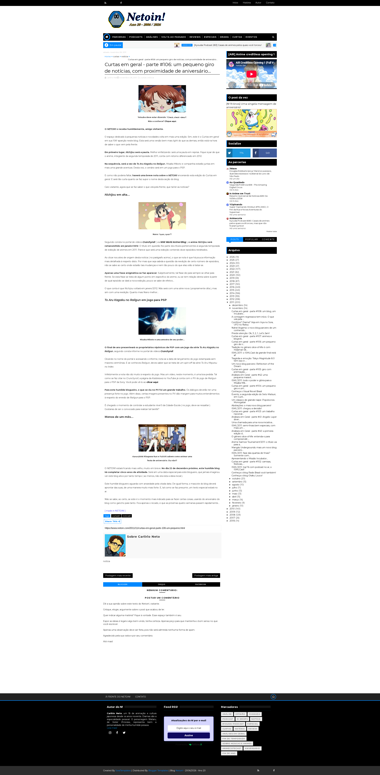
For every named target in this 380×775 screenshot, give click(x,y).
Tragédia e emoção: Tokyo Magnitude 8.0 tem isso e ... (253, 359)
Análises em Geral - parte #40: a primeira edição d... (252, 432)
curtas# (116, 516)
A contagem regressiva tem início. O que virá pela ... (253, 318)
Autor (258, 2)
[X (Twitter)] (124, 733)
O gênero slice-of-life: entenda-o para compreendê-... (251, 437)
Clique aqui (170, 121)
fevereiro (237, 502)
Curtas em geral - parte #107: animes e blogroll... (252, 337)
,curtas (143, 77)
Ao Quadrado (236, 182)
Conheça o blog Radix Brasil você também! (254, 472)
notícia (124, 56)
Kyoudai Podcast (233, 724)
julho (235, 487)
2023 (232, 266)
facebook (200, 584)
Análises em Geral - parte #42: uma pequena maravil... (250, 376)
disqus (161, 584)
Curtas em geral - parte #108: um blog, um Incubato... (254, 312)
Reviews (195, 37)
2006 (233, 520)
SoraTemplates (123, 770)
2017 (232, 284)
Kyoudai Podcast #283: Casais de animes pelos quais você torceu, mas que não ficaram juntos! (249, 223)
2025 (232, 260)
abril (234, 496)
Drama (224, 37)
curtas (116, 56)
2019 (232, 278)
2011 (232, 302)
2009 (233, 511)
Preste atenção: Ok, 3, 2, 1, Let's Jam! (251, 333)
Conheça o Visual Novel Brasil (247, 391)
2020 (233, 275)
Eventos (251, 37)
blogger (122, 584)
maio (235, 493)
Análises (152, 37)
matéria (240, 729)
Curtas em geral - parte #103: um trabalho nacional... (253, 412)
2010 (232, 508)
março (235, 499)
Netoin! (179, 770)
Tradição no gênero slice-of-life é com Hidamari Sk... (251, 348)
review (252, 729)
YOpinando (235, 204)
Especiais (210, 37)
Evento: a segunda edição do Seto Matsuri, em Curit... (254, 395)
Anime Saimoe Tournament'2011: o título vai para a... (254, 443)
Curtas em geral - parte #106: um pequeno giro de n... (254, 343)
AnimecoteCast (232, 748)
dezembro (238, 305)
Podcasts (135, 37)
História (247, 2)
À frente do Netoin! (118, 696)
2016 (232, 287)
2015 (232, 290)
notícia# (127, 516)
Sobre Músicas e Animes (237, 743)
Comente (268, 239)
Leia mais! (112, 728)
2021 (232, 272)
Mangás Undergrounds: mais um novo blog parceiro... (254, 448)
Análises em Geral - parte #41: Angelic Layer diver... (254, 418)
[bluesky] (110, 3)
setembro (237, 481)
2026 (232, 257)
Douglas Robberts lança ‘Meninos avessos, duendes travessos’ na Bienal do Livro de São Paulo (250, 173)
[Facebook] (117, 733)
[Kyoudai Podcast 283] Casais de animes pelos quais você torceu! (203, 45)
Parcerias (119, 37)
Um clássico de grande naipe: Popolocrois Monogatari (253, 401)
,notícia (150, 77)
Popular (251, 239)
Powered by (181, 744)
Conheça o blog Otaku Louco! (247, 475)
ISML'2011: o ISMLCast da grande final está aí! (254, 354)
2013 (232, 296)
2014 (232, 293)
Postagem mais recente (118, 575)
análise (227, 714)
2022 (232, 269)
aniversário (252, 748)
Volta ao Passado (173, 37)
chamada (254, 714)
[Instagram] (110, 733)
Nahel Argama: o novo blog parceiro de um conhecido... (254, 329)
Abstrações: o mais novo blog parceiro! (251, 405)
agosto (236, 484)
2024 (232, 263)
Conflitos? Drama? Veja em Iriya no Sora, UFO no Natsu (252, 323)
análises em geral (234, 734)
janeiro (236, 505)
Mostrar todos (271, 231)
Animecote (162, 45)
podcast (228, 719)
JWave (233, 168)
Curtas (237, 37)
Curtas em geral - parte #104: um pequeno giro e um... (254, 387)
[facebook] (121, 3)
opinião (240, 714)
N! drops (242, 719)
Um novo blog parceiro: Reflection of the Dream (253, 365)
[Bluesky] (263, 770)
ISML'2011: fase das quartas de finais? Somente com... (251, 454)
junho (235, 490)
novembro (238, 308)
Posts (235, 239)
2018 (232, 281)
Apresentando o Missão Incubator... (250, 458)
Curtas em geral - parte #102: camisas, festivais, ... (251, 462)
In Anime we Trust (239, 193)
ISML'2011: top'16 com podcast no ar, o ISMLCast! (252, 468)
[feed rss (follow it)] (105, 3)
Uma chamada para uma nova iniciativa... (252, 422)
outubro (236, 478)
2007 (233, 517)
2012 (232, 299)
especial (252, 724)
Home (108, 56)
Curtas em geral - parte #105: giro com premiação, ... (251, 370)
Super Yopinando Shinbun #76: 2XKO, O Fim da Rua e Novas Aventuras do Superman (249, 209)
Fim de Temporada (234, 738)
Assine (189, 735)
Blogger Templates (158, 770)
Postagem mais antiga (206, 575)
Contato (270, 2)
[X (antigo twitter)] (116, 3)
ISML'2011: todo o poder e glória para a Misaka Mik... (251, 381)
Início (235, 2)
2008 (233, 514)
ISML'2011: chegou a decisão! (247, 408)
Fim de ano (229, 753)
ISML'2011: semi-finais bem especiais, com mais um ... (253, 426)
